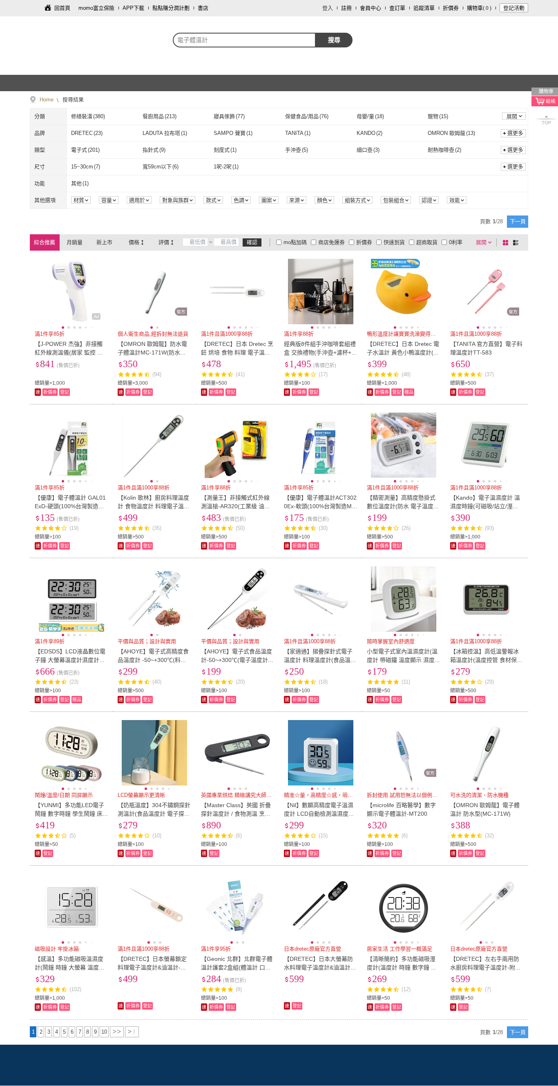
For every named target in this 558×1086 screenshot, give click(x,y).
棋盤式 (507, 242)
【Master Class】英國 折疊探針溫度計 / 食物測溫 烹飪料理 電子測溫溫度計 (236, 814)
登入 (327, 8)
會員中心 (370, 8)
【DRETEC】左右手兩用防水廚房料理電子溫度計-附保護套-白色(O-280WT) (485, 967)
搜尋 (334, 39)
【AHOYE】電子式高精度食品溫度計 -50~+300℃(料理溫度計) (153, 660)
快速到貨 (394, 242)
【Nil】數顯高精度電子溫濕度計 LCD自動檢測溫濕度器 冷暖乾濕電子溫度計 (319, 814)
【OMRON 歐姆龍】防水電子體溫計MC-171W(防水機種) (152, 352)
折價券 (451, 8)
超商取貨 (426, 242)
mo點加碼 (295, 242)
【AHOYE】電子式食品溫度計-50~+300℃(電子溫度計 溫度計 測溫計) (236, 660)
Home (47, 99)
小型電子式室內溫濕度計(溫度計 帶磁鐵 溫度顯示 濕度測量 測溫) (402, 660)
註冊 (346, 8)
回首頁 (62, 8)
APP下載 (133, 8)
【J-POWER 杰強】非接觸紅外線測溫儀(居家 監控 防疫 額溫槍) (69, 352)
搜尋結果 (72, 99)
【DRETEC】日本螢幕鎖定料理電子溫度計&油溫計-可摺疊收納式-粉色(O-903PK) (152, 967)
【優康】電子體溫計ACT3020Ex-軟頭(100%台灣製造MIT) (320, 506)
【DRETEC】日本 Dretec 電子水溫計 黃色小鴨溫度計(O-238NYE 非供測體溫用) (403, 352)
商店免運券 (331, 242)
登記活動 (514, 8)
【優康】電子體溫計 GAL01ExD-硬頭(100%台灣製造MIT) (70, 506)
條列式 (517, 242)
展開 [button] (512, 116)
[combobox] (244, 40)
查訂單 (397, 8)
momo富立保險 (96, 8)
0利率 (455, 242)
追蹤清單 (424, 8)
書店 (203, 8)
